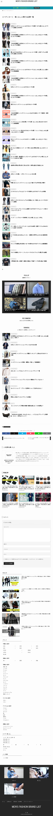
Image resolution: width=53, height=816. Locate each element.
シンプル (5, 668)
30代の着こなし (6, 739)
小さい (4, 702)
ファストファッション (8, 726)
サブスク (5, 729)
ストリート (5, 673)
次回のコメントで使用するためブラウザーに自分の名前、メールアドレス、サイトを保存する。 (24, 559)
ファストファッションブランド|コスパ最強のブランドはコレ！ (27, 379)
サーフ (4, 675)
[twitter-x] (25, 812)
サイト (5, 554)
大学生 (4, 652)
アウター (5, 708)
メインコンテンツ (7, 426)
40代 (4, 648)
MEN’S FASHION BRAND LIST (9, 461)
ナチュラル (5, 680)
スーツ (4, 690)
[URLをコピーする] (47, 433)
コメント (6, 526)
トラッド (5, 685)
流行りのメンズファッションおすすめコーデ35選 (24, 104)
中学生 (4, 650)
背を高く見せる (6, 746)
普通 (21, 660)
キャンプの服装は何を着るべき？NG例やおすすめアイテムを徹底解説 (29, 243)
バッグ (4, 718)
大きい (4, 700)
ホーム (3, 801)
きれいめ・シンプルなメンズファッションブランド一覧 (25, 371)
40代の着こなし (6, 740)
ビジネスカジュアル (7, 692)
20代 (21, 646)
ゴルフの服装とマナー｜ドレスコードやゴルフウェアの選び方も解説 (29, 252)
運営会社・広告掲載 (18, 801)
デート (4, 750)
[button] (6, 433)
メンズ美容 (5, 757)
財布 (4, 715)
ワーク (4, 671)
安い (4, 660)
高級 (37, 660)
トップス (5, 709)
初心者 (4, 654)
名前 (5, 544)
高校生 (29, 650)
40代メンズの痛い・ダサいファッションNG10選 (23, 174)
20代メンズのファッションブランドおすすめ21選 (24, 344)
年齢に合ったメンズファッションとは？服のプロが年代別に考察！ (28, 182)
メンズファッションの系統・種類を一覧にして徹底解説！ (26, 362)
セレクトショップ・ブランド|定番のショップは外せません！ (27, 388)
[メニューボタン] (1, 1)
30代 (37, 646)
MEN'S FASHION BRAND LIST (26, 1)
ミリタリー (5, 683)
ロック (4, 678)
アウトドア (5, 677)
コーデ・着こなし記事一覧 (9, 737)
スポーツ (5, 689)
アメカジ (5, 670)
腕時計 (4, 716)
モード (4, 682)
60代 (37, 648)
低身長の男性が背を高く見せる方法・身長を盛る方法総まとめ (27, 165)
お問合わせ (9, 801)
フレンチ (5, 687)
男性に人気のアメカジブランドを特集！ (21, 397)
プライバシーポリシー (28, 801)
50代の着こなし (6, 742)
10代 (4, 646)
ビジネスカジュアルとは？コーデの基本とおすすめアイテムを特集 (28, 191)
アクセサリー (6, 720)
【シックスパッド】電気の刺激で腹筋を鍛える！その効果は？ (27, 405)
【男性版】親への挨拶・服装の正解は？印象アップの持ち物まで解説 (29, 261)
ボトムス (5, 711)
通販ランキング (6, 694)
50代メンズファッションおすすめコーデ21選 (22, 87)
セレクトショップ (7, 728)
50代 (21, 648)
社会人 (29, 652)
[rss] (27, 812)
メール (6, 549)
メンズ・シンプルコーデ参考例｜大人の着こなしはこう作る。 (27, 217)
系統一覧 (5, 666)
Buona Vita (37, 7)
